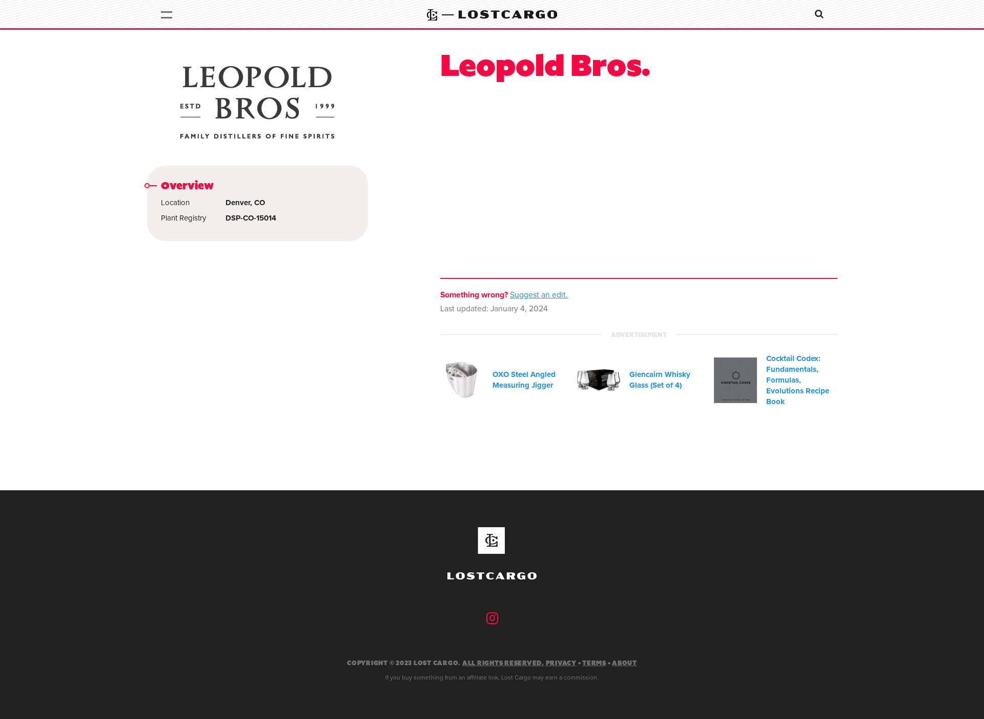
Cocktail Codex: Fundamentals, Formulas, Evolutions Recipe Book (797, 380)
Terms (594, 663)
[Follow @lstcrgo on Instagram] (492, 618)
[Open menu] (167, 14)
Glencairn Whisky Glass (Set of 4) (659, 380)
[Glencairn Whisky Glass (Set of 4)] (598, 380)
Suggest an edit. (539, 295)
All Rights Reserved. (503, 663)
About (624, 663)
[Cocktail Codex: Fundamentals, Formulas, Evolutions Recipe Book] (735, 380)
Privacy (561, 663)
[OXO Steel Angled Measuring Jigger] (461, 380)
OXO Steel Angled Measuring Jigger (524, 380)
